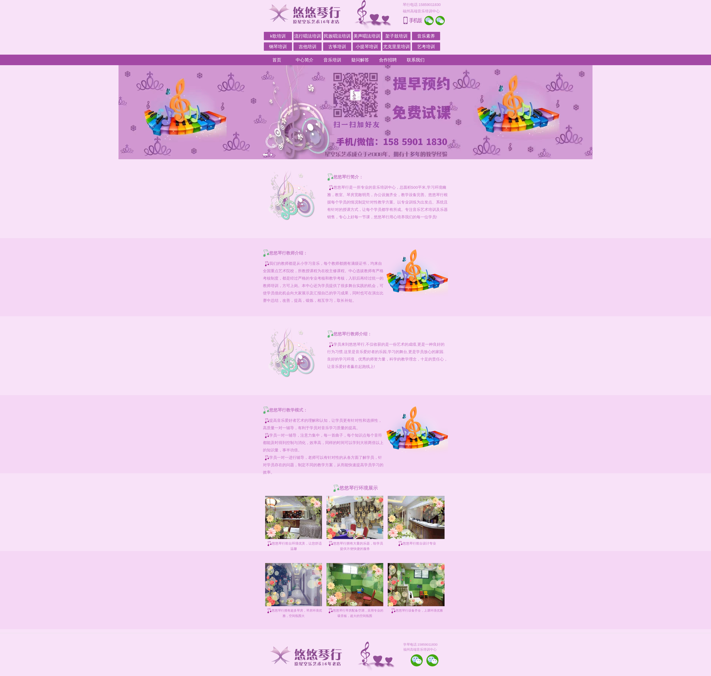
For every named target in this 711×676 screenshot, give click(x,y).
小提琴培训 (367, 46)
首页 (276, 59)
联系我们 (416, 59)
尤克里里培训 (396, 46)
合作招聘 (388, 59)
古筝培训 (337, 46)
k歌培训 (278, 36)
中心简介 (304, 59)
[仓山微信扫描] (432, 660)
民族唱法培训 (337, 36)
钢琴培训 (278, 46)
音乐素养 (426, 36)
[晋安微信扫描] (417, 660)
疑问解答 (360, 59)
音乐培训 (332, 59)
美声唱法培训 (366, 36)
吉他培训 (307, 46)
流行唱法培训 (307, 36)
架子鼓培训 (396, 36)
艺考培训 (426, 46)
